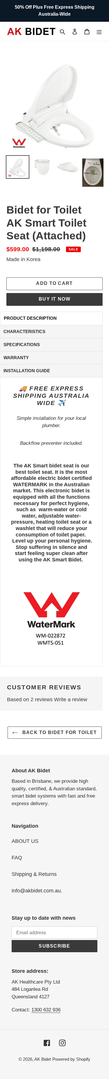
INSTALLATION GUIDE (26, 370)
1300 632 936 (45, 1010)
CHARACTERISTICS (24, 331)
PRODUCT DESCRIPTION (30, 318)
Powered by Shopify (71, 1059)
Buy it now (54, 299)
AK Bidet (42, 1059)
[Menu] (99, 31)
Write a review (70, 699)
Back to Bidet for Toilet (59, 732)
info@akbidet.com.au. (37, 891)
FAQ (17, 858)
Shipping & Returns (34, 874)
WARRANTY (16, 357)
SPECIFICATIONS (21, 344)
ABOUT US (25, 841)
